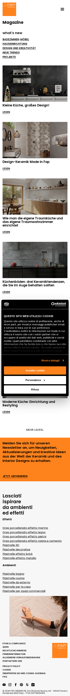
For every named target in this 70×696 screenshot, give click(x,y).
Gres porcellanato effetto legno (24, 532)
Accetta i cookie (35, 370)
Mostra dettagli (50, 360)
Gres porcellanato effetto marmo (25, 528)
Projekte (9, 57)
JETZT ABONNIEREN (15, 476)
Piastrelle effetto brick (18, 554)
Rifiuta (35, 389)
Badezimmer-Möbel (16, 39)
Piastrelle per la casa (17, 587)
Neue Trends (11, 52)
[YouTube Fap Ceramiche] (4, 685)
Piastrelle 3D (11, 545)
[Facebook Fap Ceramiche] (15, 685)
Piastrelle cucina (13, 578)
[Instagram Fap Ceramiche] (9, 685)
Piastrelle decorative (16, 549)
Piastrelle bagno (13, 574)
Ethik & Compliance (14, 643)
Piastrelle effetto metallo (19, 558)
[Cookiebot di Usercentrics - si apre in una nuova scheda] (51, 304)
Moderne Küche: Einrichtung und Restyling (29, 404)
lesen (6, 112)
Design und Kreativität (19, 48)
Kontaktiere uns (12, 661)
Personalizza (33, 380)
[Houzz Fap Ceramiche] (27, 685)
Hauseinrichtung (15, 43)
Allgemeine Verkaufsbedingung (21, 657)
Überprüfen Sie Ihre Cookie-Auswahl (24, 673)
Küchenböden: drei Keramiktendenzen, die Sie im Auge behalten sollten (34, 283)
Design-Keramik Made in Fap (26, 162)
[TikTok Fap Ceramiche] (32, 685)
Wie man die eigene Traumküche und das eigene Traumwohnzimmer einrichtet (33, 222)
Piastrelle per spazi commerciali (24, 591)
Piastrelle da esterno (16, 582)
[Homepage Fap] (9, 10)
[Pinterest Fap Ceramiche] (21, 685)
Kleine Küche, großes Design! (26, 105)
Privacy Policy (11, 666)
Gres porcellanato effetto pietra (24, 536)
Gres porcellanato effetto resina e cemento (32, 541)
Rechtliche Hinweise (15, 650)
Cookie (7, 669)
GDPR (6, 647)
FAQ (5, 676)
